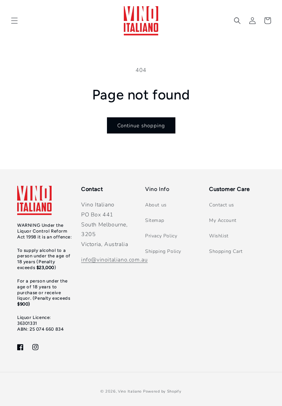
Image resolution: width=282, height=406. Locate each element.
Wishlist (219, 236)
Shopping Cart (226, 251)
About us (156, 205)
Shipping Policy (163, 251)
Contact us (221, 205)
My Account (223, 220)
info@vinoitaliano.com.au (114, 260)
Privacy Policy (161, 236)
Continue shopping (141, 125)
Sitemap (154, 220)
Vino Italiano (130, 391)
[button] (14, 20)
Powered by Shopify (162, 391)
